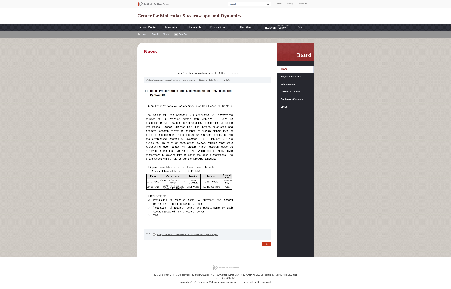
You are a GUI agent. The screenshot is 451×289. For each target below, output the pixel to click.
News (166, 34)
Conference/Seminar (292, 99)
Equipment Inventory (275, 27)
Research (195, 27)
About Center (148, 27)
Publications (217, 27)
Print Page (184, 34)
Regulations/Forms (291, 76)
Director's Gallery (290, 91)
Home (279, 3)
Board (301, 27)
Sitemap (290, 3)
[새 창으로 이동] (154, 4)
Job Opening (288, 84)
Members (171, 27)
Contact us (302, 3)
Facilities (245, 27)
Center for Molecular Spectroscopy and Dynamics (189, 15)
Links (284, 106)
